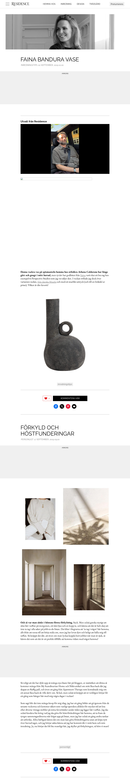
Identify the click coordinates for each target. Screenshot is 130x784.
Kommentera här (70, 398)
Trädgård (94, 4)
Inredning (66, 4)
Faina (83, 275)
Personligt (27, 439)
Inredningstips (29, 65)
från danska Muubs (47, 281)
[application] (65, 149)
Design (80, 4)
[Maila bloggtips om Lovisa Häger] (74, 406)
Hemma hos (49, 4)
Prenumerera (117, 4)
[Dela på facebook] (56, 406)
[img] (47, 398)
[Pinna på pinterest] (68, 406)
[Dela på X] (62, 406)
